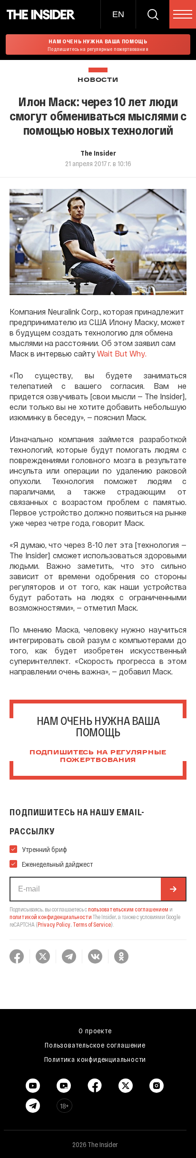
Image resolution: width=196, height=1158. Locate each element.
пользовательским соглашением (128, 909)
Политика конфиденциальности (95, 1059)
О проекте (94, 1030)
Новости (98, 80)
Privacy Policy (54, 924)
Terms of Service (92, 924)
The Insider (98, 152)
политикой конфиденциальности (51, 916)
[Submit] (173, 889)
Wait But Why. (122, 353)
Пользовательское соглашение (95, 1044)
